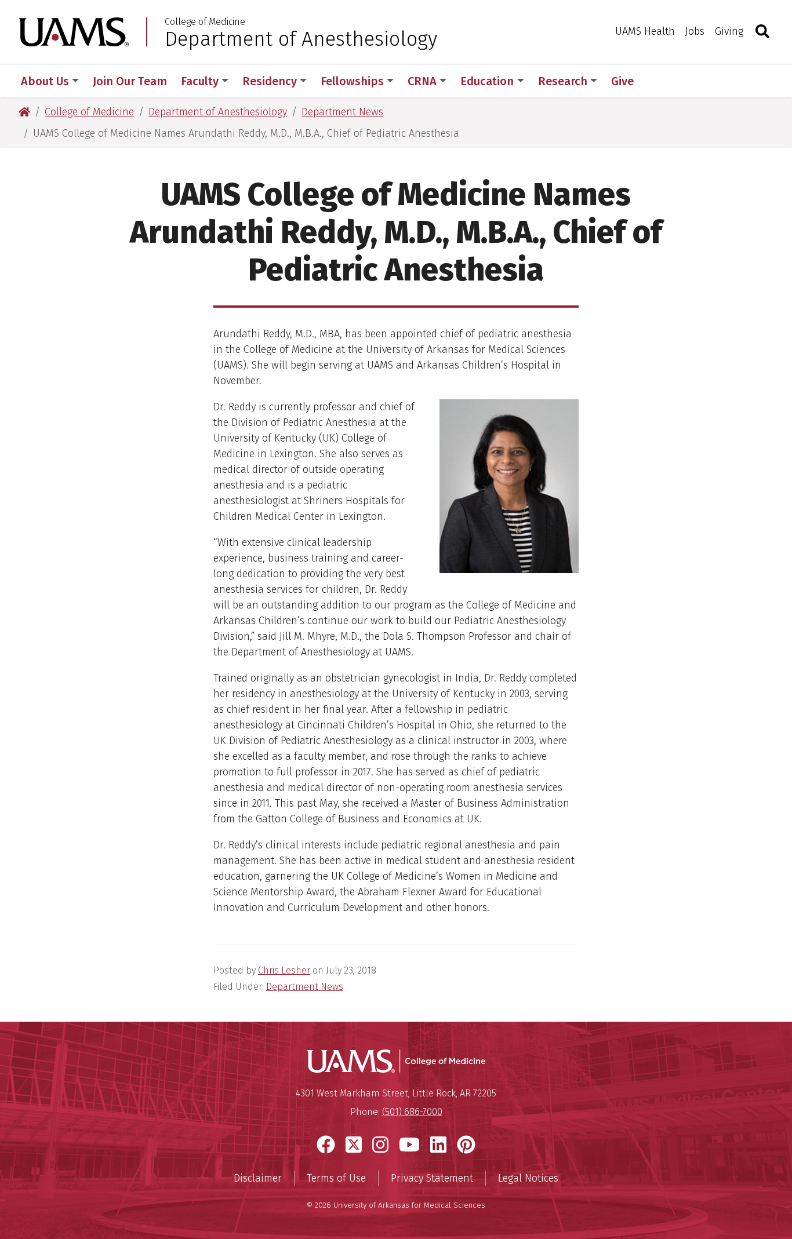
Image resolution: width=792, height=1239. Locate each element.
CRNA (422, 81)
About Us (45, 81)
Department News (304, 986)
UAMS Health (645, 31)
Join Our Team (130, 81)
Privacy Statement (432, 1178)
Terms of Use (336, 1178)
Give (622, 81)
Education (487, 81)
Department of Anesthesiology (301, 39)
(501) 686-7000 (412, 1111)
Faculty (200, 81)
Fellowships (352, 81)
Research (562, 81)
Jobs (694, 31)
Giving (729, 31)
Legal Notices (528, 1178)
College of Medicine (205, 22)
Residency (269, 81)
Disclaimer (258, 1178)
